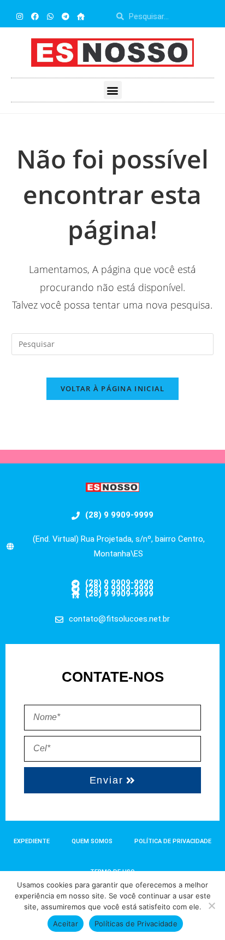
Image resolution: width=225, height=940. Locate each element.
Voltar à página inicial (113, 388)
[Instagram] (19, 16)
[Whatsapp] (50, 16)
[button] (113, 90)
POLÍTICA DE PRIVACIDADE (172, 841)
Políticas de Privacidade (135, 923)
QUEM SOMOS (92, 841)
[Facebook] (35, 16)
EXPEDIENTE (32, 841)
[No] (211, 905)
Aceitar (65, 923)
